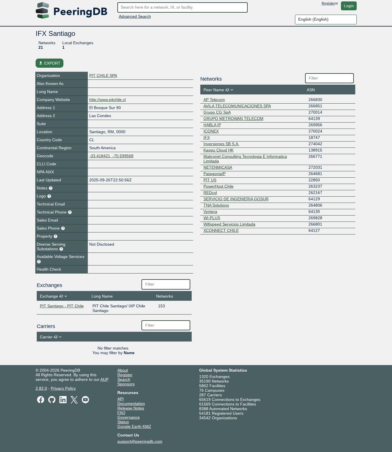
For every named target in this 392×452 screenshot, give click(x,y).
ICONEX (211, 131)
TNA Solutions (216, 205)
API (120, 399)
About (122, 370)
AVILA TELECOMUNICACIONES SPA (237, 106)
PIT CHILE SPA (103, 75)
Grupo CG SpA (217, 112)
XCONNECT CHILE (221, 230)
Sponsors (126, 384)
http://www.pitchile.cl (107, 99)
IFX (206, 137)
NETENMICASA (217, 167)
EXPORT (49, 63)
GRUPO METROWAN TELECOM (233, 118)
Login (349, 5)
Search (123, 379)
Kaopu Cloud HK (218, 150)
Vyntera (210, 211)
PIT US (209, 180)
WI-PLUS (211, 218)
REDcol (210, 192)
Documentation (131, 403)
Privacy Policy (63, 388)
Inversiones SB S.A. (221, 143)
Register (328, 3)
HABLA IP (212, 125)
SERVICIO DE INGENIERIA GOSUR (236, 199)
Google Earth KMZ (134, 426)
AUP (104, 379)
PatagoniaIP (214, 173)
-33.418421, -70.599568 (111, 156)
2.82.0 (41, 388)
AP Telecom (214, 99)
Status (123, 422)
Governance (128, 417)
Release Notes (130, 408)
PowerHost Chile (218, 186)
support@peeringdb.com (139, 441)
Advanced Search (135, 16)
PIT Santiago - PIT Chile (62, 306)
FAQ (121, 412)
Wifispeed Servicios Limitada (229, 224)
